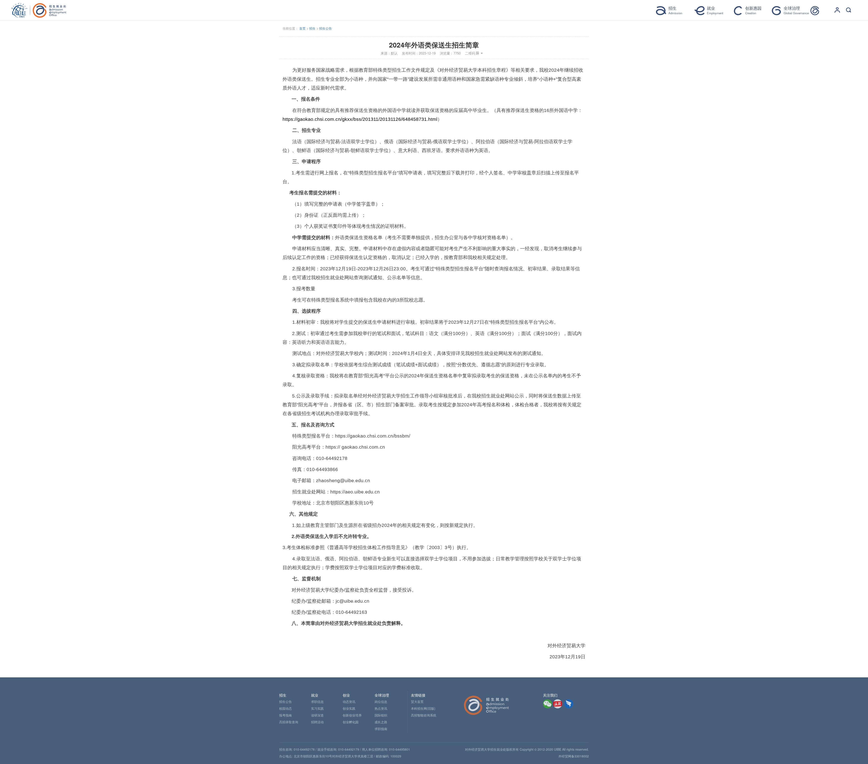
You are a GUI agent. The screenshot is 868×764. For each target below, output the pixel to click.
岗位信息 (381, 701)
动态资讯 (349, 701)
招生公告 (325, 28)
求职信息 (317, 701)
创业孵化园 (351, 722)
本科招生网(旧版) (423, 708)
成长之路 (381, 722)
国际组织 (381, 715)
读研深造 (317, 715)
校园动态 (285, 708)
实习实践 (317, 708)
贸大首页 (417, 701)
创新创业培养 (352, 715)
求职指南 (381, 728)
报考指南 (285, 715)
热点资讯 (381, 708)
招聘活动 (317, 722)
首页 (302, 28)
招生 (312, 28)
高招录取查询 (288, 722)
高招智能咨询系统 (423, 715)
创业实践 (349, 708)
